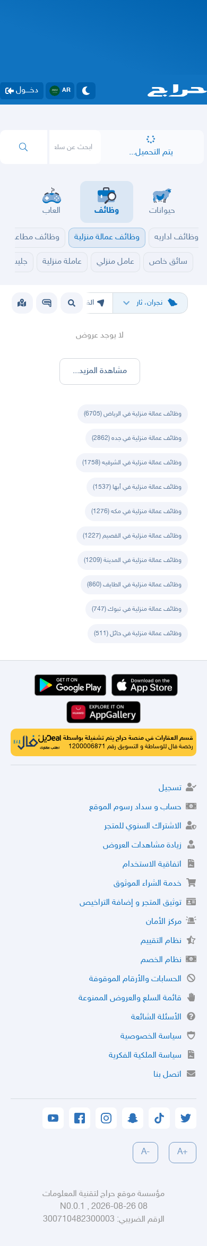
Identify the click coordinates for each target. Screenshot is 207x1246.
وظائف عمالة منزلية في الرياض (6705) (133, 414)
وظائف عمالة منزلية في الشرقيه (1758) (132, 462)
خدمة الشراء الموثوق (148, 884)
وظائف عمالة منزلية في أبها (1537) (137, 487)
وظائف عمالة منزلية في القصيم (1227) (132, 536)
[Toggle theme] (86, 90)
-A (145, 1152)
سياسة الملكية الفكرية (145, 1056)
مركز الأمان (164, 922)
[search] (23, 147)
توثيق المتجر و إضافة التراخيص (131, 903)
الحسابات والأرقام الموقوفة (135, 979)
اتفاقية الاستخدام (152, 865)
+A (182, 1152)
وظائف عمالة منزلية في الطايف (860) (134, 585)
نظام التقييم (161, 941)
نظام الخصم (161, 960)
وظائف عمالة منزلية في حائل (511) (138, 633)
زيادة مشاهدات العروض (142, 846)
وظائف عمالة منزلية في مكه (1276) (136, 511)
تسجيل (170, 788)
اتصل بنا (167, 1075)
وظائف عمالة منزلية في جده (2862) (137, 438)
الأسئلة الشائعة (156, 1018)
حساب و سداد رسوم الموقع (135, 807)
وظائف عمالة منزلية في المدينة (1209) (133, 560)
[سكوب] (46, 303)
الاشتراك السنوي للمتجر (143, 826)
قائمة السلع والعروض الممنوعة (130, 998)
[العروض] (21, 303)
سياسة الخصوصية (151, 1037)
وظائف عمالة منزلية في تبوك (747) (137, 609)
